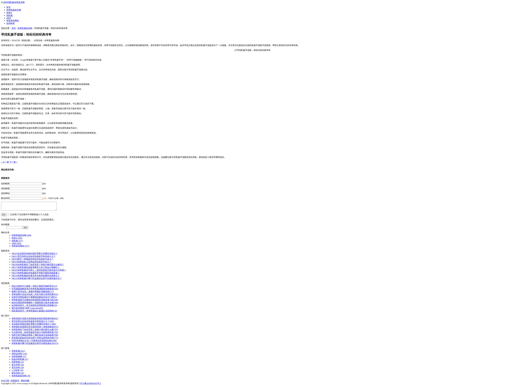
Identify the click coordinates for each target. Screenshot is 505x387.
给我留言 (15, 381)
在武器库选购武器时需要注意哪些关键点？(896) (34, 324)
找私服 (9, 15)
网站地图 (25, 381)
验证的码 (5, 198)
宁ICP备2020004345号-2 (90, 383)
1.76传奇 (17, 370)
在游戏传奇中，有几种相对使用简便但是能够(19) (34, 305)
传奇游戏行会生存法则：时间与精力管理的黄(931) (35, 294)
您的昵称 (5, 183)
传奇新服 (18, 362)
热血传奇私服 (20, 359)
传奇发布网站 (12, 20)
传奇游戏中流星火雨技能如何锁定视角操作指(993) (35, 318)
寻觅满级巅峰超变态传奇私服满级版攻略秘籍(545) (35, 289)
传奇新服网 (19, 356)
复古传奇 (18, 365)
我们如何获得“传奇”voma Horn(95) (27, 308)
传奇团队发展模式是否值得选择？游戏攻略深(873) (35, 327)
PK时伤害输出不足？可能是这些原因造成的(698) (34, 340)
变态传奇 (18, 367)
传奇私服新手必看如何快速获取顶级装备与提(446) (35, 300)
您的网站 (5, 193)
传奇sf (9, 13)
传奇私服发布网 (13, 10)
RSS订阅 (5, 381)
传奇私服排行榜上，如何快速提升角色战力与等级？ (39, 270)
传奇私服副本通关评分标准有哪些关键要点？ (36, 275)
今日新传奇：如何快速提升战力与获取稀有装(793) (35, 332)
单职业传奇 (19, 354)
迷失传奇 (18, 373)
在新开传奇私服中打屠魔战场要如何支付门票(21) (34, 297)
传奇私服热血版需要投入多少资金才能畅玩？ (36, 267)
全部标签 (10, 23)
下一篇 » (13, 162)
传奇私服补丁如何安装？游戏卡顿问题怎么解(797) (35, 329)
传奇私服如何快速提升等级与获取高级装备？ (36, 273)
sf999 (8, 18)
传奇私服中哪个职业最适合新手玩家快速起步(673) (35, 343)
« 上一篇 (5, 162)
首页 (8, 7)
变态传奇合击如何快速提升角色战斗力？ (33, 256)
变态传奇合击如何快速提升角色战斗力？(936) (33, 321)
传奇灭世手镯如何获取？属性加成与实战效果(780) (35, 335)
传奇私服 (18, 351)
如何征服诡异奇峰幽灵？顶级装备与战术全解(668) (35, 302)
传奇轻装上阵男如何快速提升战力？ (31, 262)
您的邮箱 (5, 188)
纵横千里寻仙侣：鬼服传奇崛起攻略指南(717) (33, 291)
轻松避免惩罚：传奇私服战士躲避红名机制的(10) (34, 311)
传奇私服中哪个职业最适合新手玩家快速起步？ (37, 278)
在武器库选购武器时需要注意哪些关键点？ (35, 253)
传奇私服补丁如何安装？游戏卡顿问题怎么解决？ (38, 264)
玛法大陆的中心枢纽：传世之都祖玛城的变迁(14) (34, 286)
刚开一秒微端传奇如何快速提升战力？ (32, 259)
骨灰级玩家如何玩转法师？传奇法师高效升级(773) (35, 338)
